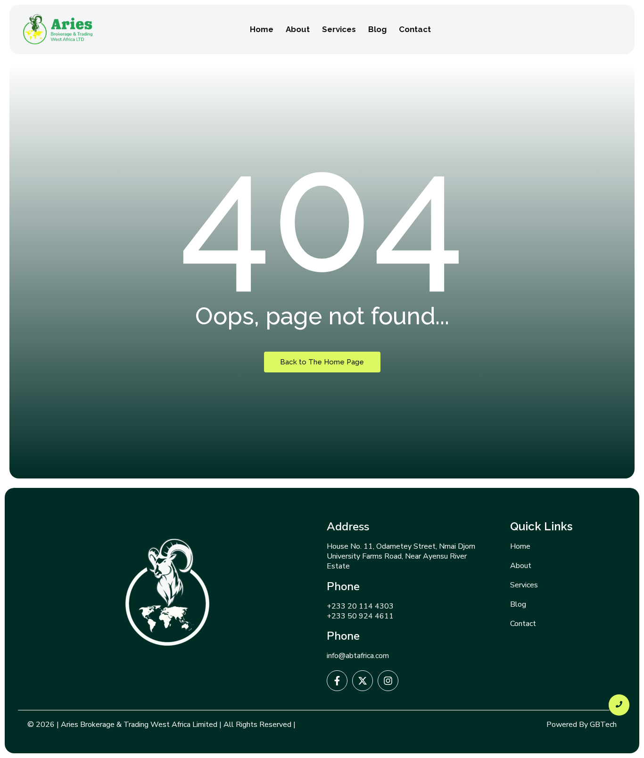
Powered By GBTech (581, 724)
